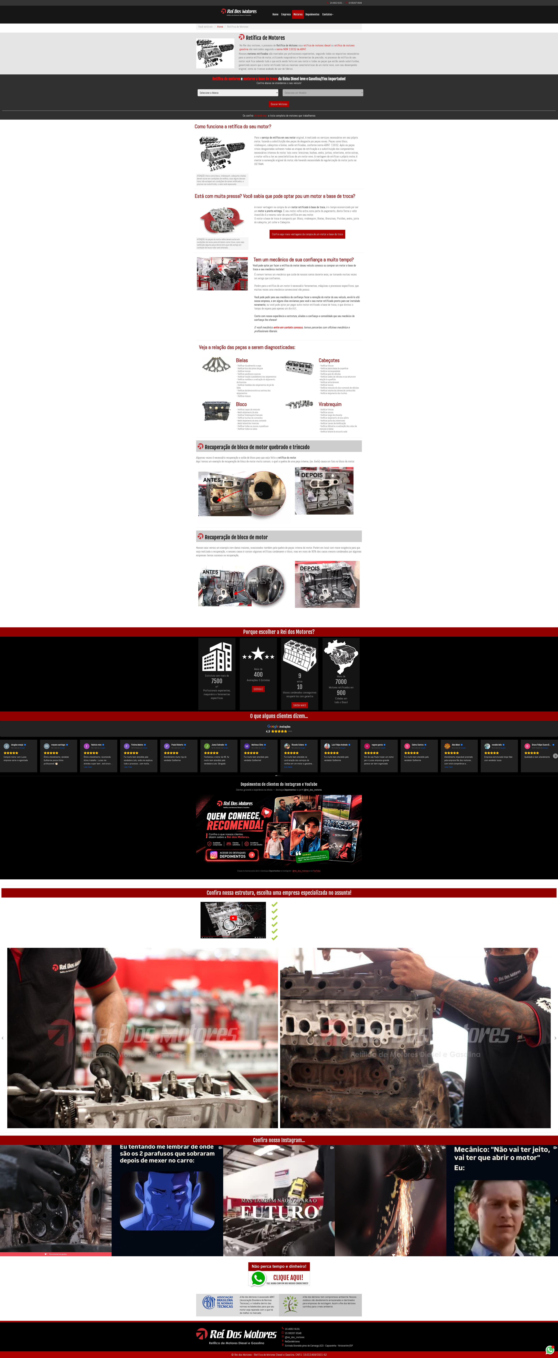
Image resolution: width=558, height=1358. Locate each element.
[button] (2, 756)
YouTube (316, 870)
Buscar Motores (279, 104)
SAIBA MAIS (299, 705)
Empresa (286, 14)
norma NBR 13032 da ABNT (291, 49)
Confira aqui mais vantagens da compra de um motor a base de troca (307, 234)
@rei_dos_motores (301, 870)
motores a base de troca (260, 79)
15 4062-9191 (336, 2)
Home (275, 14)
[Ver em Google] (6, 746)
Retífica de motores (226, 79)
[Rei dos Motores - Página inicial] (239, 15)
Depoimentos (312, 14)
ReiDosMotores (292, 1341)
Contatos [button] (327, 14)
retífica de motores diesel (317, 45)
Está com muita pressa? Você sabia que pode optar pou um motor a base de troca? (275, 196)
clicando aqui (261, 115)
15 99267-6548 (355, 2)
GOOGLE (258, 689)
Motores (298, 14)
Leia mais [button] (88, 766)
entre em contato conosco (288, 327)
